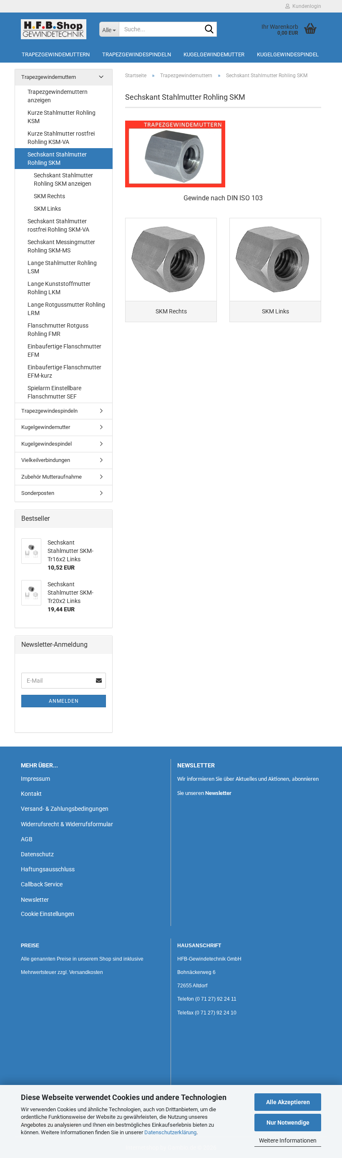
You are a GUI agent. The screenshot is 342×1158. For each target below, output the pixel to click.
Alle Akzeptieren (288, 1102)
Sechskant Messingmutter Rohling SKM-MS (61, 246)
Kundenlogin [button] (305, 6)
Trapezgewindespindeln (136, 54)
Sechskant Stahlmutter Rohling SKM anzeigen (63, 179)
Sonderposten (37, 493)
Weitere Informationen (288, 1140)
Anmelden (64, 701)
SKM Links (47, 208)
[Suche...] (209, 29)
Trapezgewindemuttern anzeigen (58, 95)
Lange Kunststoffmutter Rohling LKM (59, 287)
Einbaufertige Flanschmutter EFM (64, 350)
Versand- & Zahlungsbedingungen (64, 808)
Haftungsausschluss (48, 869)
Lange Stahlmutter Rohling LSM (62, 267)
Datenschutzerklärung (170, 1132)
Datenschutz (37, 854)
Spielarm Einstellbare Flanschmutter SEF (54, 392)
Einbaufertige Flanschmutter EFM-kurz (64, 371)
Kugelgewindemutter (214, 54)
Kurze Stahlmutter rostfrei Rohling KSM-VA (61, 137)
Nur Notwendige (288, 1122)
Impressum (35, 778)
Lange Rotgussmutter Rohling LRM (66, 308)
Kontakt (31, 793)
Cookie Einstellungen (47, 914)
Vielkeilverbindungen (45, 460)
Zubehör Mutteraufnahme (51, 477)
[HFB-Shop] (54, 29)
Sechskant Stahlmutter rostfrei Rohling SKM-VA (58, 225)
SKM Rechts (49, 196)
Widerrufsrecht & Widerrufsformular (67, 824)
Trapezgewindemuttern (56, 54)
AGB (27, 839)
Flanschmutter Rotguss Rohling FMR (58, 329)
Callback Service (42, 884)
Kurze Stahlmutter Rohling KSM (62, 116)
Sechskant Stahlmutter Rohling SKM (57, 158)
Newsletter (35, 899)
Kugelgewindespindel (288, 54)
